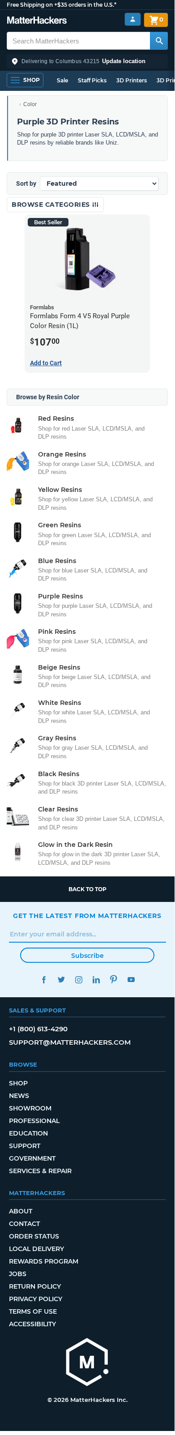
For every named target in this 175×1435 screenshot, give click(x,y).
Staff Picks (92, 80)
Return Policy (35, 1286)
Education (28, 1133)
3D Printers (131, 80)
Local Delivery (36, 1249)
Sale (62, 80)
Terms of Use (33, 1311)
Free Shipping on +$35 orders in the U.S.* (61, 4)
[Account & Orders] (132, 19)
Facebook (43, 979)
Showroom (30, 1108)
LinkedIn (96, 979)
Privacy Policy (35, 1299)
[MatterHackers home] (37, 21)
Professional (34, 1121)
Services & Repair (40, 1171)
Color (30, 104)
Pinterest (113, 979)
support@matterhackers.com (70, 1042)
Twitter (61, 979)
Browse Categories (52, 205)
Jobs (17, 1274)
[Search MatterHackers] (159, 41)
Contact (24, 1224)
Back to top (87, 889)
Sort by (26, 183)
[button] (87, 61)
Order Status (34, 1236)
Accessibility (32, 1324)
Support (24, 1146)
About (20, 1211)
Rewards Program (43, 1261)
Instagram (78, 979)
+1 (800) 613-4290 (38, 1029)
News (19, 1096)
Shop (18, 1083)
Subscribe (87, 956)
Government (32, 1158)
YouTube (131, 979)
